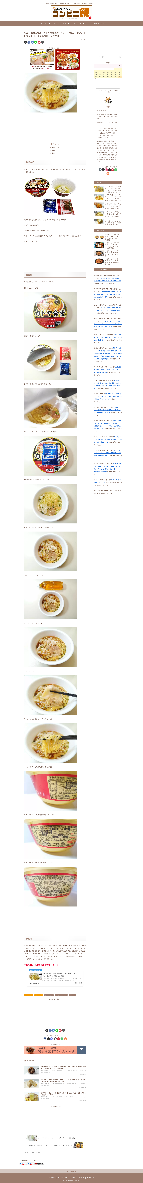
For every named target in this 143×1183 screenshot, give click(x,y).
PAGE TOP (72, 1171)
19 (104, 74)
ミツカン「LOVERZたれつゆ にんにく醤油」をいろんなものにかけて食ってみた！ (107, 310)
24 (96, 76)
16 (119, 72)
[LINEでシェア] (35, 42)
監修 (46, 995)
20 (107, 74)
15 (115, 72)
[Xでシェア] (25, 42)
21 (111, 74)
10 (96, 72)
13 (107, 72)
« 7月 (95, 83)
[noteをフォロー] (55, 1038)
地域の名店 (72, 995)
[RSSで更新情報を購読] (65, 1038)
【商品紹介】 (56, 147)
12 (104, 72)
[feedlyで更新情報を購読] (61, 1038)
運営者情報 (52, 1177)
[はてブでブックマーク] (32, 42)
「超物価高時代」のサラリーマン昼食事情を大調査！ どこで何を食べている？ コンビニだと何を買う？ (108, 294)
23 (119, 74)
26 (104, 76)
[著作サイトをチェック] (45, 1038)
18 (100, 74)
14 (111, 72)
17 (96, 74)
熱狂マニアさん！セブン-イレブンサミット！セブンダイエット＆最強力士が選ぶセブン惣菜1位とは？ (108, 396)
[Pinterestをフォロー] (58, 1038)
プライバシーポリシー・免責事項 (66, 1177)
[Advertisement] (55, 126)
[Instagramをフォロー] (51, 1038)
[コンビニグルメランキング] (39, 1163)
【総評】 (54, 153)
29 (115, 76)
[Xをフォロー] (48, 1038)
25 (100, 76)
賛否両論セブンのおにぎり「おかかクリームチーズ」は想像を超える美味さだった (108, 439)
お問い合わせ (80, 1177)
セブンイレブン (29, 995)
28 (111, 76)
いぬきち (108, 107)
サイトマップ (90, 1177)
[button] (42, 42)
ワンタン (58, 995)
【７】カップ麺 (39, 995)
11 (100, 72)
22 (115, 74)
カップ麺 (52, 995)
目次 (52, 144)
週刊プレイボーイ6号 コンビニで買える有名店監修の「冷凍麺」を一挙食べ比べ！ (107, 452)
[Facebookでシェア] (28, 42)
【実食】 (54, 150)
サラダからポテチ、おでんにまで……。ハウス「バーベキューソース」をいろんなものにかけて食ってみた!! (108, 323)
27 (107, 76)
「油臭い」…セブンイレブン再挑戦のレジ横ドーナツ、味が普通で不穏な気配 (107, 409)
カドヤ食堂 (65, 995)
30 (119, 76)
